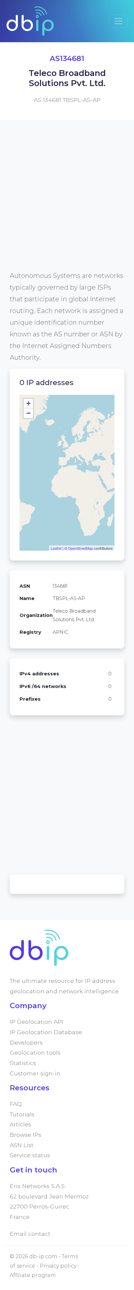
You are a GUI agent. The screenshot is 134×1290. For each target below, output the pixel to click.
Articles (20, 1124)
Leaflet (56, 548)
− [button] (28, 413)
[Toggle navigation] (118, 21)
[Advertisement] (67, 203)
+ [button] (28, 403)
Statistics (23, 1062)
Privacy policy (58, 1266)
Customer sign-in (35, 1073)
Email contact (30, 1233)
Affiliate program (33, 1275)
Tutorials (22, 1114)
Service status (30, 1155)
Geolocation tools (35, 1052)
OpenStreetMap (80, 548)
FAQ (16, 1103)
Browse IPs (25, 1134)
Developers (26, 1042)
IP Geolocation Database (46, 1032)
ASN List (22, 1145)
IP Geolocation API (36, 1021)
